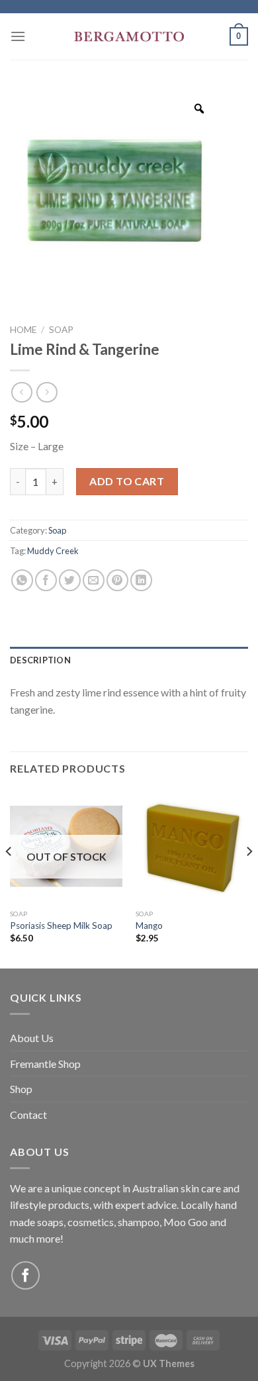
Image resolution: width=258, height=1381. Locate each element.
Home (23, 329)
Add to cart (126, 481)
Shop (21, 1088)
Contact (28, 1114)
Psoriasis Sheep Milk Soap (61, 925)
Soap (61, 329)
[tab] (129, 660)
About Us (32, 1037)
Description (40, 660)
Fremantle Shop (45, 1063)
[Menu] (18, 36)
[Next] (248, 877)
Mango (149, 925)
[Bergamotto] (129, 37)
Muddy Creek (53, 551)
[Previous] (9, 877)
